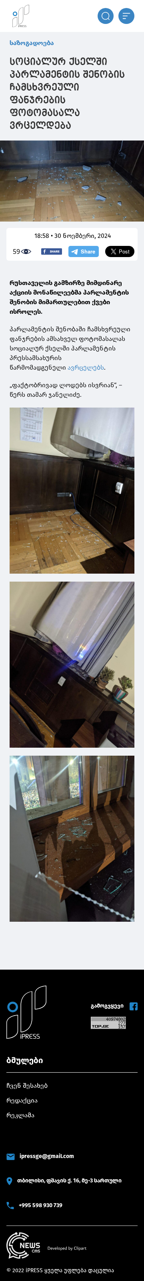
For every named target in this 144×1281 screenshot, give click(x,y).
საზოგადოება (32, 43)
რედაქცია (22, 1100)
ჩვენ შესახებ (27, 1085)
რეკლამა (20, 1115)
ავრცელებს (86, 367)
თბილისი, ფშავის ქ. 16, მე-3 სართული (69, 1180)
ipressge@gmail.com (47, 1156)
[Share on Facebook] (51, 251)
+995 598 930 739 (40, 1205)
